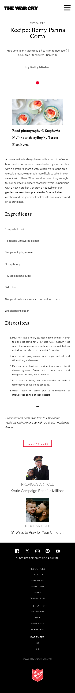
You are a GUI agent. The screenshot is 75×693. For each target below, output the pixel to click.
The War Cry (37, 611)
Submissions (37, 580)
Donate (37, 592)
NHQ (38, 649)
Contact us (37, 574)
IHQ (37, 643)
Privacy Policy (37, 598)
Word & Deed (37, 629)
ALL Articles (37, 443)
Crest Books (37, 623)
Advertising (37, 586)
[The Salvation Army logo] (37, 675)
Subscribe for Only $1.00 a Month (37, 558)
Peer (37, 617)
